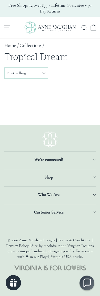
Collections (31, 45)
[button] (86, 283)
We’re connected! (48, 159)
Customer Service (49, 212)
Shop (49, 177)
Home (10, 45)
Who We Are (48, 194)
